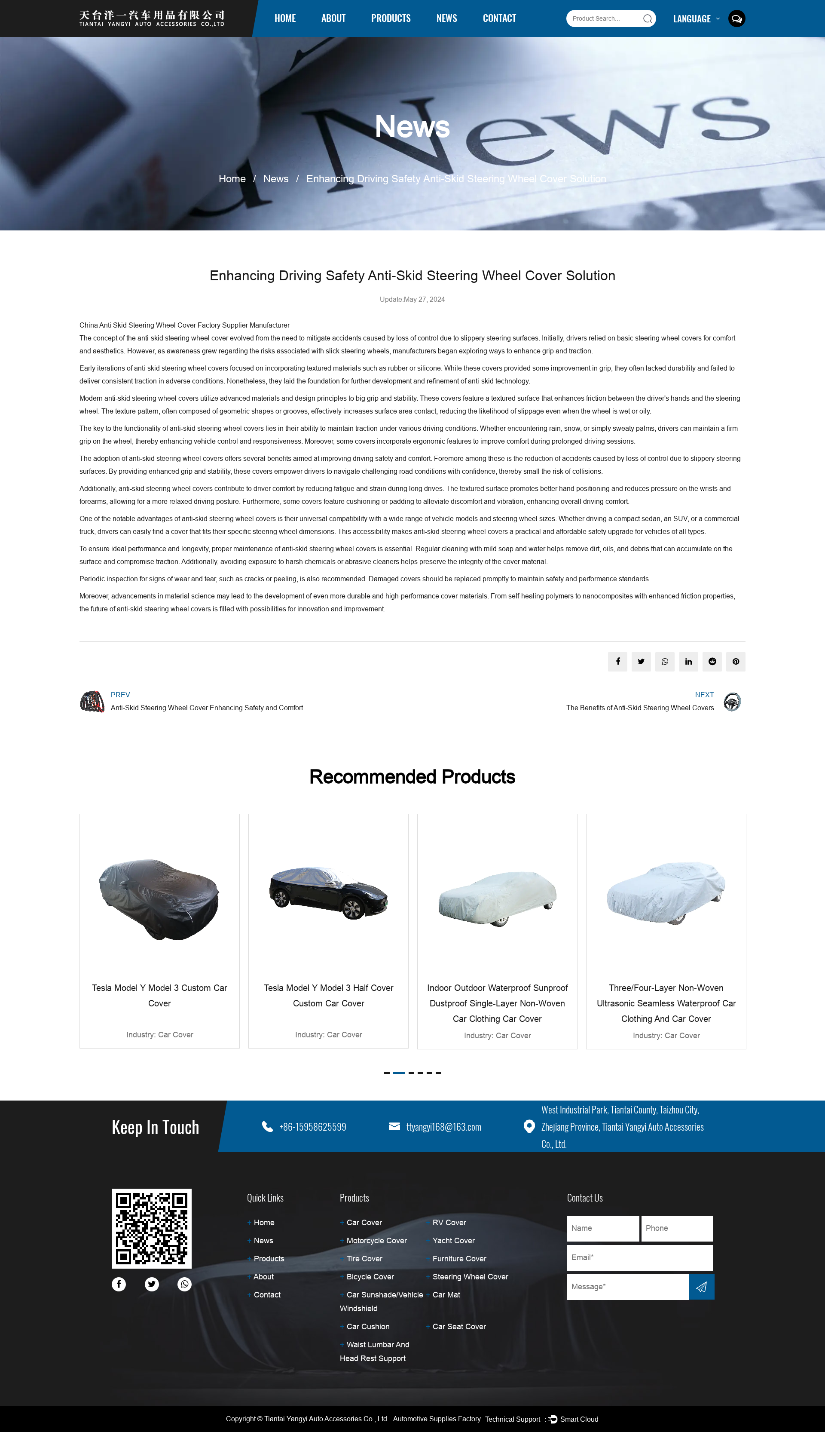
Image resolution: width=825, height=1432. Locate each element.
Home (285, 18)
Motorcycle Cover (377, 1240)
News (447, 18)
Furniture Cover (459, 1258)
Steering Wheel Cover (470, 1277)
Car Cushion (368, 1326)
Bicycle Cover (370, 1277)
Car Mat (446, 1295)
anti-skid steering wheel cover (183, 338)
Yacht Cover (454, 1240)
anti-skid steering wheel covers (164, 609)
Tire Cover (364, 1258)
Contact (499, 18)
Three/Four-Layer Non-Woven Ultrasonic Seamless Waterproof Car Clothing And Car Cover (666, 1003)
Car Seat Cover (459, 1326)
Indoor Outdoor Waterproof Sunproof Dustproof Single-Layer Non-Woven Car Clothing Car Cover (497, 1003)
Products (391, 18)
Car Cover (385, 35)
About (333, 18)
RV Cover (449, 1222)
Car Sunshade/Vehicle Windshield (399, 28)
